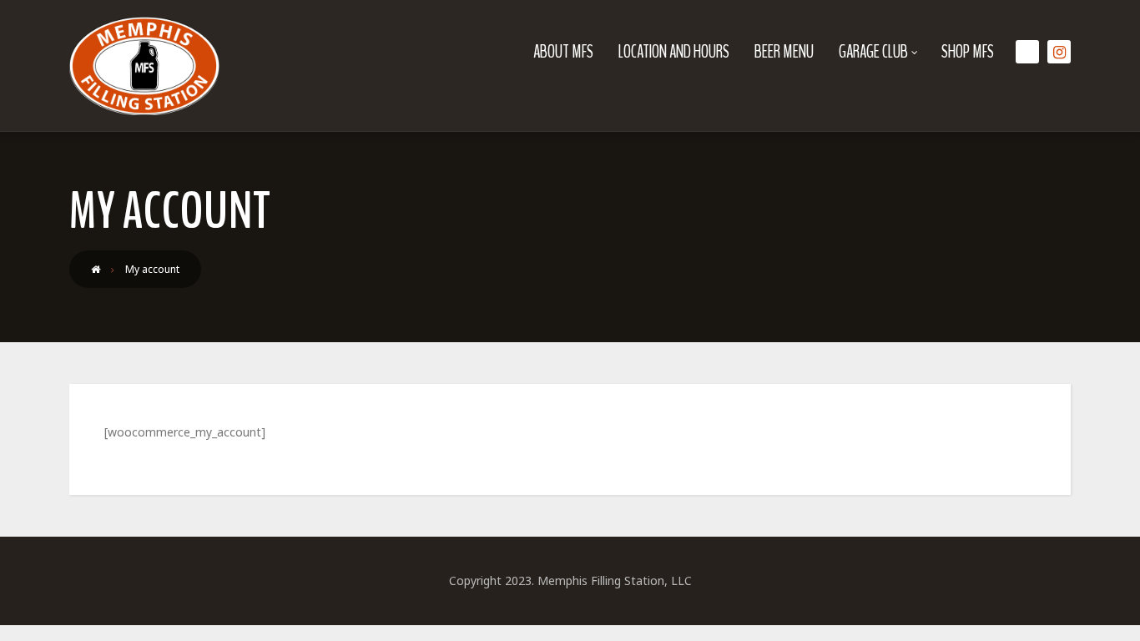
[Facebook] (1027, 51)
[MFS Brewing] (144, 66)
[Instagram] (1059, 51)
